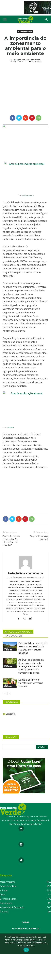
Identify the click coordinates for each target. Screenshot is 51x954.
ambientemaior (28, 196)
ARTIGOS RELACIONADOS (18, 632)
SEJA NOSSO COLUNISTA (25, 928)
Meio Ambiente (25, 31)
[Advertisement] (25, 89)
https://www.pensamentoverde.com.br (26, 577)
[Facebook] (19, 618)
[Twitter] (31, 618)
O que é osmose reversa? (39, 538)
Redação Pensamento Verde (26, 60)
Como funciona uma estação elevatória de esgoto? (11, 540)
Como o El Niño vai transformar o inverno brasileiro (30, 683)
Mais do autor (13, 636)
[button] (46, 19)
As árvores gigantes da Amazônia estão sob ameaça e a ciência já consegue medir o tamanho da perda (31, 666)
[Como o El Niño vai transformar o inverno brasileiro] (10, 683)
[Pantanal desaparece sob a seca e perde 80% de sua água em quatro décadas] (10, 646)
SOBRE (25, 922)
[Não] (47, 943)
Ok (26, 950)
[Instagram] (25, 618)
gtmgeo (10, 427)
